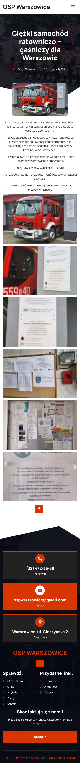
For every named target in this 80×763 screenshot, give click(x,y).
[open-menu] (73, 7)
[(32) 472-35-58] (40, 559)
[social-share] (39, 509)
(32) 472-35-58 (40, 568)
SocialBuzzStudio (42, 758)
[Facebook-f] (40, 663)
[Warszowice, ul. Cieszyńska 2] (40, 622)
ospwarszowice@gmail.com (40, 600)
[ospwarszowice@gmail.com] (40, 590)
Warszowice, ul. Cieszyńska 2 (40, 631)
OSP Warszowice (26, 7)
